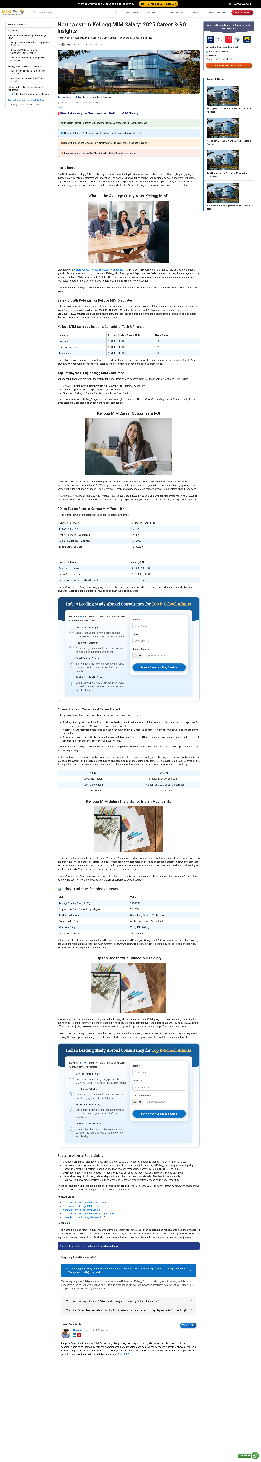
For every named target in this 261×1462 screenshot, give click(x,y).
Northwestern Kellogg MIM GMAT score (84, 1202)
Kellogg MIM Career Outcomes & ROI (25, 66)
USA (60, 107)
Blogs (196, 13)
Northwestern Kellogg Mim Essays (81, 1209)
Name (136, 619)
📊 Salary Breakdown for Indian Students (29, 94)
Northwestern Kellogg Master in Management (100, 269)
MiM (77, 97)
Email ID (137, 634)
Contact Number (141, 649)
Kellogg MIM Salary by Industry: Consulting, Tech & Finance (25, 51)
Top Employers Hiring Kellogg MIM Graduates (27, 59)
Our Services (153, 13)
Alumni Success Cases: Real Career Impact (27, 79)
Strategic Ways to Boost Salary (25, 104)
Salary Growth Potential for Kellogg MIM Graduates (29, 43)
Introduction (13, 30)
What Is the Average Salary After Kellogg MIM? (27, 36)
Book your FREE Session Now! (228, 65)
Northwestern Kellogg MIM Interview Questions (88, 1213)
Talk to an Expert (242, 12)
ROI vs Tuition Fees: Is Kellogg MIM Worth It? (27, 72)
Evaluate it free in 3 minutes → (102, 1246)
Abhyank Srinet (72, 45)
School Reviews (175, 13)
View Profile (188, 1325)
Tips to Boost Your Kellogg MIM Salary (27, 100)
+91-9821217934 (241, 3)
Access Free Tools (217, 13)
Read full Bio (124, 1354)
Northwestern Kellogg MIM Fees (80, 1206)
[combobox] (138, 655)
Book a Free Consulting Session (158, 3)
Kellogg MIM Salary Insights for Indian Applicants (26, 88)
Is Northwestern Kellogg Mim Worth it (83, 1217)
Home (60, 97)
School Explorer (132, 13)
